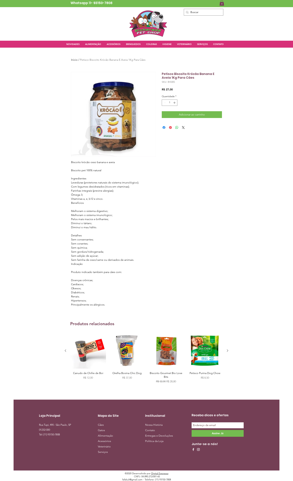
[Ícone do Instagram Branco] (198, 449)
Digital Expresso (159, 473)
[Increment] (175, 103)
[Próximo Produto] (228, 351)
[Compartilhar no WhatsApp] (177, 127)
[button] (221, 3)
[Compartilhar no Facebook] (164, 127)
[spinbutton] (170, 103)
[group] (146, 360)
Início (74, 59)
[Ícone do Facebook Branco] (193, 449)
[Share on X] (183, 127)
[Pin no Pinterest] (170, 127)
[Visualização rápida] (88, 351)
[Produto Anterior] (65, 351)
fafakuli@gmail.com (132, 479)
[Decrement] (164, 103)
